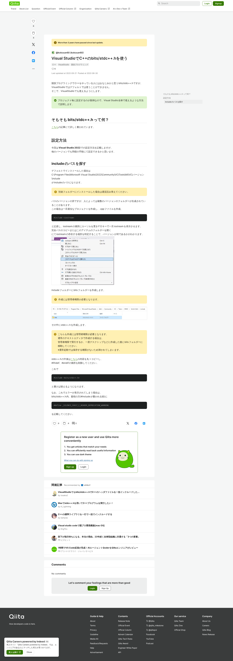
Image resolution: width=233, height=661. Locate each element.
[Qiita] (14, 3)
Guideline (94, 634)
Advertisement (96, 652)
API (119, 652)
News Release (208, 634)
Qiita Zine (178, 625)
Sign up (70, 466)
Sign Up (105, 588)
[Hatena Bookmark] (33, 61)
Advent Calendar (125, 634)
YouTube (150, 639)
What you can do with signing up (78, 460)
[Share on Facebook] (33, 53)
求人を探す (15, 652)
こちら (55, 127)
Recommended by (72, 485)
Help (92, 648)
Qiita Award (123, 643)
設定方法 (167, 98)
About (92, 621)
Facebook (150, 634)
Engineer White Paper (127, 648)
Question (36, 9)
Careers (205, 625)
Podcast (149, 643)
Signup (218, 3)
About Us (206, 621)
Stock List (23, 9)
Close (29, 652)
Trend (13, 9)
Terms (92, 625)
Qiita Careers (102, 8)
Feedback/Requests (99, 643)
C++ (54, 64)
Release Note (124, 621)
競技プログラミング (79, 64)
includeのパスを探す (174, 102)
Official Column (67, 8)
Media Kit (94, 639)
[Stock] (33, 33)
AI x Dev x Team (121, 8)
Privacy (93, 630)
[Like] (33, 21)
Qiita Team (179, 621)
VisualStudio (63, 64)
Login (207, 3)
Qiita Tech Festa (125, 639)
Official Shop (180, 630)
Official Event (49, 9)
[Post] (33, 44)
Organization (85, 9)
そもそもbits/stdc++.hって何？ (177, 94)
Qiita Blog (206, 630)
